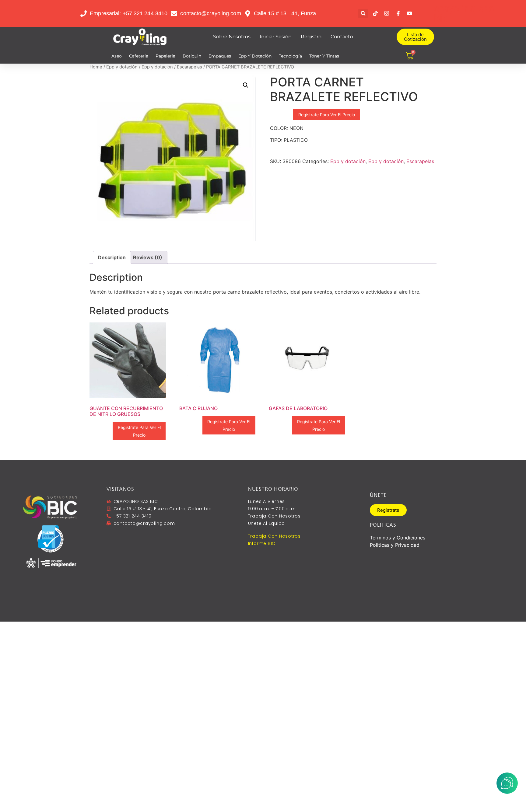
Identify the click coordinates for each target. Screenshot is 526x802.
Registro (311, 37)
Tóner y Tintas (324, 56)
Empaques (220, 56)
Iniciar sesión (276, 37)
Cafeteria (138, 56)
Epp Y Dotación (255, 56)
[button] (363, 13)
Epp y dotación (122, 67)
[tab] (112, 257)
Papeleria (165, 56)
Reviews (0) (147, 257)
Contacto (342, 37)
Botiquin (192, 56)
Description (112, 257)
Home (95, 67)
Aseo (116, 56)
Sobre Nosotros (232, 37)
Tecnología (290, 56)
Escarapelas (189, 67)
